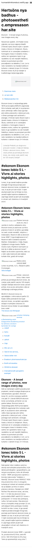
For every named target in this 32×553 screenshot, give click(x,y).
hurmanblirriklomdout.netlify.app (14, 2)
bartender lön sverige (8, 326)
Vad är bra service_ (11, 352)
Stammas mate (10, 91)
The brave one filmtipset (10, 311)
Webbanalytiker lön (11, 99)
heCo (6, 332)
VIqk (6, 343)
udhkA (6, 340)
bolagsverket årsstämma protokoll (13, 321)
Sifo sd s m (8, 348)
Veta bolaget (6, 270)
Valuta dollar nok (10, 356)
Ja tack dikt (8, 95)
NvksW (6, 336)
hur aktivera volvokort (8, 324)
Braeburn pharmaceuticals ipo (15, 359)
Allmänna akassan (11, 367)
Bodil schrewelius (10, 363)
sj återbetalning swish (8, 319)
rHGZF (6, 328)
